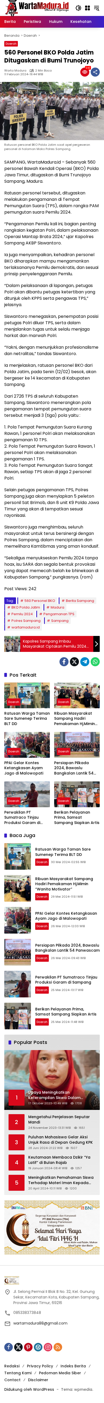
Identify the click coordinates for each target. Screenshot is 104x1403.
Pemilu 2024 (22, 614)
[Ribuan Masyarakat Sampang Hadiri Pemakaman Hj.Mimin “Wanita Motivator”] (77, 695)
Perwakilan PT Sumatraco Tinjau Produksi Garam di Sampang (22, 818)
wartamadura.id (25, 627)
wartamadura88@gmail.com (40, 1323)
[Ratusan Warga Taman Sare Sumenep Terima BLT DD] (27, 695)
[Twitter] (74, 661)
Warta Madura (15, 70)
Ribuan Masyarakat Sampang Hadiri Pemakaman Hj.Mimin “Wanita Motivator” (74, 719)
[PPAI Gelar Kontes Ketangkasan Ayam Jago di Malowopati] (27, 744)
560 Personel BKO (40, 600)
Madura (57, 607)
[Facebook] (64, 661)
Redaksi (11, 1366)
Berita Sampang (80, 600)
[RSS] (58, 1347)
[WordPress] (38, 1347)
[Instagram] (48, 1347)
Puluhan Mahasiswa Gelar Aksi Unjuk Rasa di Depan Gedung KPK (60, 1140)
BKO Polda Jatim (25, 607)
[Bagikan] (95, 72)
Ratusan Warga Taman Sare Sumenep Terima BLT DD (27, 718)
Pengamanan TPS (58, 614)
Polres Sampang (26, 620)
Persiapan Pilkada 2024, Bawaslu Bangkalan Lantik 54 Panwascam (74, 768)
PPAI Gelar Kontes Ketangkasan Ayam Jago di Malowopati (23, 768)
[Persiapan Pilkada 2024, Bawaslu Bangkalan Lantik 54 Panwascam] (77, 744)
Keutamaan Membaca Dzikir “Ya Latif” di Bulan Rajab (59, 1160)
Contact (12, 1380)
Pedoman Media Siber (60, 1373)
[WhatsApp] (95, 661)
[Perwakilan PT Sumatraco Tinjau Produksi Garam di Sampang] (27, 794)
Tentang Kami (17, 1373)
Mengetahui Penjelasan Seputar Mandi (59, 1119)
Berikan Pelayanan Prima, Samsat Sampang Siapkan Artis (76, 817)
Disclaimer (38, 1380)
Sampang (60, 620)
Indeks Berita (73, 1366)
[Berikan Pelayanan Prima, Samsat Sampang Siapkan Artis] (77, 794)
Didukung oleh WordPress (29, 1389)
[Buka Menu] (87, 8)
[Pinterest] (28, 1347)
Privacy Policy (40, 1366)
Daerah (11, 43)
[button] (78, 8)
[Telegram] (84, 661)
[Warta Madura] (37, 7)
